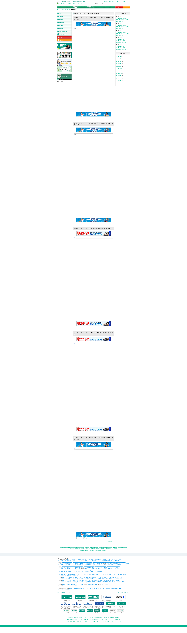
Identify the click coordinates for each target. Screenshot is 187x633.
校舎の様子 (87, 547)
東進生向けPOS (104, 548)
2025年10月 (119, 73)
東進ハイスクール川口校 (99, 577)
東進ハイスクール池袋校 (111, 563)
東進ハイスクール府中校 (119, 570)
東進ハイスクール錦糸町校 (109, 562)
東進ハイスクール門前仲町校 (96, 563)
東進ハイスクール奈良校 (106, 584)
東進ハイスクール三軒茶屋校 (100, 566)
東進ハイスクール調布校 (85, 570)
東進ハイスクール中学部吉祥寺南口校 (76, 588)
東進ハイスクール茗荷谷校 (113, 560)
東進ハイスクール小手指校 (119, 577)
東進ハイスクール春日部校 (88, 577)
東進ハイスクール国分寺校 (113, 568)
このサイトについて (88, 621)
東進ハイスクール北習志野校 (63, 581)
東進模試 (90, 548)
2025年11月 (119, 70)
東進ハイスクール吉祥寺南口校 (91, 568)
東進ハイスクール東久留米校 (107, 570)
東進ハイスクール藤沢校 (121, 574)
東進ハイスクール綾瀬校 (67, 562)
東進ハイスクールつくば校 (67, 584)
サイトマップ (126, 1)
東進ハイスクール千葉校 (97, 581)
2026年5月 (118, 58)
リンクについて (96, 621)
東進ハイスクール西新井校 (63, 563)
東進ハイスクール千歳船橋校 (112, 567)
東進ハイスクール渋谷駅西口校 (113, 566)
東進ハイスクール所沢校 (96, 578)
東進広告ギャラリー (61, 79)
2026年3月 (118, 61)
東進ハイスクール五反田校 (89, 566)
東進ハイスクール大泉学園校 (122, 563)
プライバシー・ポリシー (97, 550)
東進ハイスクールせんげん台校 (74, 578)
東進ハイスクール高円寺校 (73, 564)
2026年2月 (118, 63)
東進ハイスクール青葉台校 (68, 573)
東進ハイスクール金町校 (77, 562)
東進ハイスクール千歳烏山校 (100, 567)
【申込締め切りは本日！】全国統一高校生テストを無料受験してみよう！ (122, 20)
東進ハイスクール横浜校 (74, 575)
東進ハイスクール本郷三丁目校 (101, 560)
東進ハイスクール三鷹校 (73, 571)
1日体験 (81, 550)
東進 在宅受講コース (75, 585)
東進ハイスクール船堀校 (85, 563)
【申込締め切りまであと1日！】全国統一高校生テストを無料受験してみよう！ (122, 41)
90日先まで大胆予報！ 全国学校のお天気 (93, 617)
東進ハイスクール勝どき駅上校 (84, 559)
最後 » (86, 538)
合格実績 (86, 548)
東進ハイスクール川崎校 (89, 573)
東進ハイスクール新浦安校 (75, 581)
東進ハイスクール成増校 (105, 564)
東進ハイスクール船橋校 (62, 582)
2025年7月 (118, 80)
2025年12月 (119, 68)
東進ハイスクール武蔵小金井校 (84, 571)
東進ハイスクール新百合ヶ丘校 (114, 573)
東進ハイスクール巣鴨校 (95, 564)
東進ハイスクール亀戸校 (87, 562)
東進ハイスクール (119, 1)
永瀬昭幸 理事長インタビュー (109, 1)
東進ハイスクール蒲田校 (78, 566)
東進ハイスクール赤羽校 (90, 560)
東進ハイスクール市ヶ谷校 (72, 559)
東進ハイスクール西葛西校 (74, 563)
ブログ (119, 547)
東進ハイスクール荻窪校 (62, 564)
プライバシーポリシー (111, 621)
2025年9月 (118, 75)
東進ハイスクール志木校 (62, 578)
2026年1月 (118, 66)
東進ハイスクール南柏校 (83, 582)
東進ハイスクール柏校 (113, 580)
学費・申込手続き (96, 548)
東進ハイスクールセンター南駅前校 (65, 574)
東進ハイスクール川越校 (109, 577)
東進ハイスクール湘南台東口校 (101, 573)
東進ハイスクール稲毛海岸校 (91, 580)
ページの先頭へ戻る (110, 541)
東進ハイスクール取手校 (78, 584)
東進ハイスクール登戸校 (101, 574)
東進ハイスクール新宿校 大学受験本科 (98, 559)
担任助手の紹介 (102, 547)
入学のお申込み (115, 548)
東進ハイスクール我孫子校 (67, 580)
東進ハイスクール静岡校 (92, 584)
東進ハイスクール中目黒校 (63, 568)
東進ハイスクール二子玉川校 (74, 568)
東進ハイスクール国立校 (103, 568)
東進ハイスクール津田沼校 (107, 581)
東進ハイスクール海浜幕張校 (103, 580)
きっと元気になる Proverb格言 (71, 619)
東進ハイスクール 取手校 (63, 9)
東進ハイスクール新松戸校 (86, 581)
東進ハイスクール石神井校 (84, 564)
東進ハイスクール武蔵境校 (96, 571)
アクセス (82, 547)
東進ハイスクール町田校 (62, 571)
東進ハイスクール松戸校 (73, 582)
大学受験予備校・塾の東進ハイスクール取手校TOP (70, 547)
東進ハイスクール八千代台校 (94, 582)
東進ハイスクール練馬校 (116, 564)
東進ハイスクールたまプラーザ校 (78, 574)
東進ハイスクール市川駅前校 (79, 580)
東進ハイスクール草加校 (86, 578)
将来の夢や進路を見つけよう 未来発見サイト (89, 619)
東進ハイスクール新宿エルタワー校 (114, 559)
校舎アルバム (124, 547)
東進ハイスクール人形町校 (75, 560)
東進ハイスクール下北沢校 (63, 567)
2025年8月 (118, 78)
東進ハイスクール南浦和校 (107, 578)
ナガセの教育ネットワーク (63, 592)
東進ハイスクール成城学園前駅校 (87, 567)
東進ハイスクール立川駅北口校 (64, 570)
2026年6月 (118, 56)
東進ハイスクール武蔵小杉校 (63, 575)
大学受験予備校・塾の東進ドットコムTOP (74, 621)
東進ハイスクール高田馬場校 (63, 560)
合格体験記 (115, 547)
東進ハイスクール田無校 (75, 570)
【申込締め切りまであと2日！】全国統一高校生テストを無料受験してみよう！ (122, 48)
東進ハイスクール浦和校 (67, 577)
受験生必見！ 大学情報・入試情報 (111, 617)
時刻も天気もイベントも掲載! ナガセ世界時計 (111, 619)
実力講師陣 (81, 548)
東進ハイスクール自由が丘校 (74, 567)
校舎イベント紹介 (108, 547)
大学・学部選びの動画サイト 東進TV (74, 617)
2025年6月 (118, 83)
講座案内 (77, 548)
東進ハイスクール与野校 (117, 578)
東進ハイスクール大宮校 (77, 577)
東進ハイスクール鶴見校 (90, 574)
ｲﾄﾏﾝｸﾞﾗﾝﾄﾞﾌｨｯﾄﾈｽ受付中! (65, 608)
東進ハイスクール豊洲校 (120, 562)
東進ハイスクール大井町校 (67, 566)
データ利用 (119, 621)
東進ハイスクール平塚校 (111, 574)
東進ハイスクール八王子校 (96, 570)
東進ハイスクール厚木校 (79, 573)
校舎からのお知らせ (94, 547)
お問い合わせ (103, 621)
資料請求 (109, 548)
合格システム (72, 548)
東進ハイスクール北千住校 (98, 562)
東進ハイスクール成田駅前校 (119, 581)
